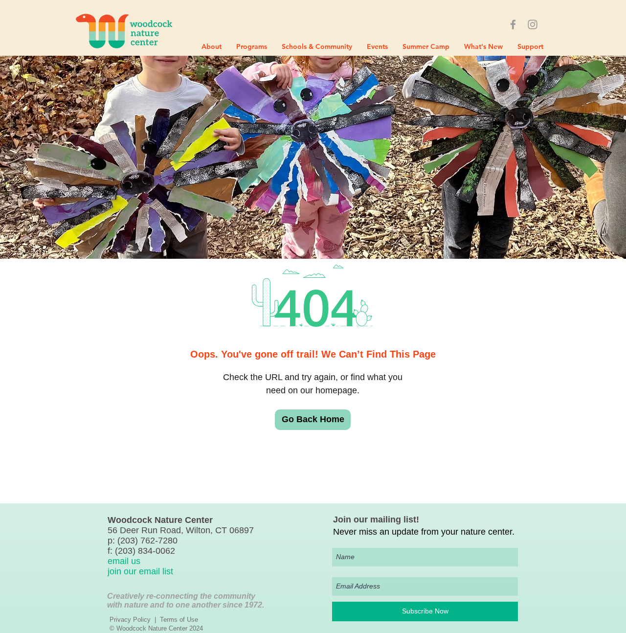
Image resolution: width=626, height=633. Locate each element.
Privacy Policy (130, 619)
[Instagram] (532, 24)
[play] (605, 250)
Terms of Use (179, 619)
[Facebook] (513, 24)
